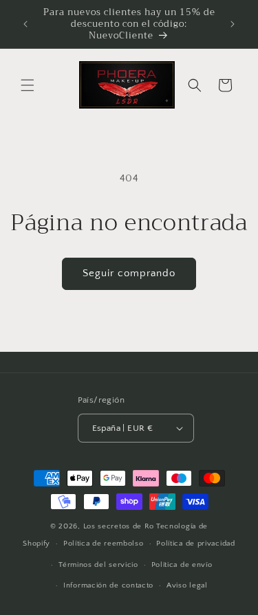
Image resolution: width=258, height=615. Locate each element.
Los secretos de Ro (119, 526)
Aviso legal (187, 585)
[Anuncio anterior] (25, 24)
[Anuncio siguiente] (232, 24)
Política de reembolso (103, 543)
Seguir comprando (129, 273)
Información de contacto (108, 585)
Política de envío (182, 565)
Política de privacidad (195, 543)
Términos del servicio (98, 565)
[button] (27, 85)
